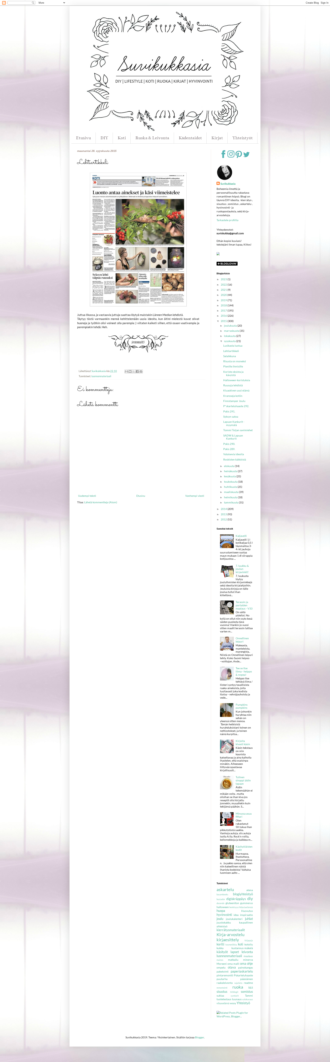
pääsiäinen (246, 979)
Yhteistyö (243, 1003)
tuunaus (237, 999)
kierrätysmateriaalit (231, 930)
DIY (104, 137)
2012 (224, 519)
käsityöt (222, 952)
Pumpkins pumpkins (241, 706)
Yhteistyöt (242, 137)
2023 (224, 279)
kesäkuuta (230, 476)
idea (236, 914)
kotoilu (248, 944)
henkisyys (234, 907)
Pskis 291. (229, 411)
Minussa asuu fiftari (244, 815)
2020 (224, 294)
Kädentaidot (190, 137)
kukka (220, 948)
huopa (221, 911)
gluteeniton (232, 903)
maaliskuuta (231, 492)
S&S (250, 987)
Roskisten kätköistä (234, 459)
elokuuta (229, 466)
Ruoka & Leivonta (152, 137)
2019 (224, 300)
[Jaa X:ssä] (134, 371)
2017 (224, 310)
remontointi (222, 987)
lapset (235, 952)
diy (250, 898)
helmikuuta (231, 497)
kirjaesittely (228, 939)
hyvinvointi (224, 915)
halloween (223, 907)
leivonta (247, 952)
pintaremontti (225, 975)
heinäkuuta (231, 471)
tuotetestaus (224, 999)
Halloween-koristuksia (236, 380)
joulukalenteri (234, 918)
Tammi (249, 995)
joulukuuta (230, 325)
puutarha (222, 979)
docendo (220, 903)
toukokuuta (231, 481)
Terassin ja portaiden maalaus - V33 (244, 605)
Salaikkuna (229, 356)
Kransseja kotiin (232, 395)
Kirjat (217, 137)
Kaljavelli (241, 535)
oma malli (233, 963)
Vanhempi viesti (194, 495)
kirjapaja (249, 940)
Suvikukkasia (227, 183)
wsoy (233, 1003)
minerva (248, 959)
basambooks (222, 894)
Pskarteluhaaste (243, 975)
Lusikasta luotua (232, 345)
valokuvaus (247, 999)
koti (240, 944)
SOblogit (234, 992)
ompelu (221, 967)
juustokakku (224, 922)
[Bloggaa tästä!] (130, 371)
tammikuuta (231, 502)
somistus (247, 992)
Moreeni (222, 963)
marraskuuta (232, 330)
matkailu (233, 959)
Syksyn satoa (230, 416)
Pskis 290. (229, 443)
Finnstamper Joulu (234, 401)
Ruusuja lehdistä (233, 385)
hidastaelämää (246, 907)
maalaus (248, 956)
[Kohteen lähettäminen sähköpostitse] (126, 371)
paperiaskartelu (242, 971)
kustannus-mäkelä (242, 948)
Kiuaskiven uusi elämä (236, 390)
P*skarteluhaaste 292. (236, 406)
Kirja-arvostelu (230, 934)
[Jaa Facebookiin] (137, 371)
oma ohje (246, 963)
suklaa (220, 995)
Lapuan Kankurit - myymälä (233, 423)
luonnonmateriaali (101, 376)
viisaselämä (223, 1003)
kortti (220, 944)
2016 (224, 315)
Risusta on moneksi (234, 361)
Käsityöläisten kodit (244, 848)
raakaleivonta (225, 982)
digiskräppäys (236, 899)
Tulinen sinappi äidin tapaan (243, 780)
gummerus (246, 903)
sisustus (222, 992)
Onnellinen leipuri (242, 640)
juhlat (249, 919)
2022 (224, 284)
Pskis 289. (229, 449)
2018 (224, 305)
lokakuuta (230, 335)
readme (248, 982)
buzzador (221, 899)
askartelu (225, 889)
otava (232, 967)
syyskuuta (230, 341)
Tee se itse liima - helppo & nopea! (244, 671)
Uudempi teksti (87, 495)
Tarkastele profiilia (227, 220)
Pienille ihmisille (233, 366)
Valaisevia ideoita (233, 454)
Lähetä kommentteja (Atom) (100, 502)
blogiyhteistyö (243, 894)
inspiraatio (246, 914)
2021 (224, 289)
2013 (224, 514)
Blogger (199, 1037)
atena (249, 890)
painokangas (245, 967)
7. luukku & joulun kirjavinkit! (242, 569)
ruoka (237, 987)
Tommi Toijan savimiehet (238, 430)
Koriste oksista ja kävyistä (233, 373)
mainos (220, 960)
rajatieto (238, 983)
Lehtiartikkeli (231, 351)
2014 (224, 508)
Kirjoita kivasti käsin (243, 742)
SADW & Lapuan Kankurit (233, 437)
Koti (122, 137)
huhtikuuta (231, 486)
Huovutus (247, 910)
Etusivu (83, 137)
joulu (220, 919)
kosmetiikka (231, 944)
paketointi (223, 971)
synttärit (235, 995)
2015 (224, 321)
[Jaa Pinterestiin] (141, 371)
